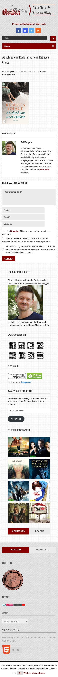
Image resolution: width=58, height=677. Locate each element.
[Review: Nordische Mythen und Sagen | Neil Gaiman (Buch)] (39, 469)
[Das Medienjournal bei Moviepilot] (39, 349)
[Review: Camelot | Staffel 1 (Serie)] (18, 513)
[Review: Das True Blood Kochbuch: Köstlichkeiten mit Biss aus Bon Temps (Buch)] (39, 513)
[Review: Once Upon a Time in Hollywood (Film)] (18, 447)
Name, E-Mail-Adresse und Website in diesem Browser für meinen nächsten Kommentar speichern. (26, 240)
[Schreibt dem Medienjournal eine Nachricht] (39, 359)
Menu (7, 46)
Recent (39, 531)
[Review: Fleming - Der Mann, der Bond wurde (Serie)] (39, 447)
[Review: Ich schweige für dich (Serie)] (18, 469)
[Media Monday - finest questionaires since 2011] (12, 590)
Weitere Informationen (34, 673)
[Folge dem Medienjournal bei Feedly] (34, 378)
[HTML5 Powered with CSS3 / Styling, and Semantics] (13, 653)
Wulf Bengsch (8, 71)
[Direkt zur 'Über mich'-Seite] (25, 319)
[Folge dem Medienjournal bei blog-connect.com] (17, 378)
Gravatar (14, 231)
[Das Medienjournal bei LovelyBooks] (21, 359)
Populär (15, 549)
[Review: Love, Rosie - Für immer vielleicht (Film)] (39, 491)
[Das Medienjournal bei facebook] (12, 349)
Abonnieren (16, 419)
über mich (41, 322)
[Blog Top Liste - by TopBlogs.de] (19, 605)
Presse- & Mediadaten (23, 24)
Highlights (42, 549)
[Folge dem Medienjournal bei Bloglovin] (20, 383)
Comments (18, 531)
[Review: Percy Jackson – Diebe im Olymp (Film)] (18, 491)
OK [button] (20, 673)
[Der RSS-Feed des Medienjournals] (30, 359)
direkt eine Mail (31, 325)
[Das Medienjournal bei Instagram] (21, 349)
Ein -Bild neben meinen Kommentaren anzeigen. (26, 232)
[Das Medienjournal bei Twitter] (30, 349)
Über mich (40, 24)
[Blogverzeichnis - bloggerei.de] (8, 605)
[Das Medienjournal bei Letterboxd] (12, 359)
